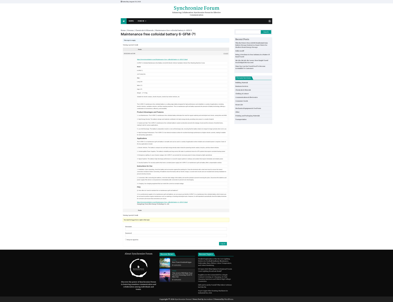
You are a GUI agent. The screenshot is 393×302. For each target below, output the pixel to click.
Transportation (240, 119)
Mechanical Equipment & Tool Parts (248, 108)
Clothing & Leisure (242, 94)
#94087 (225, 53)
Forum (141, 21)
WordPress (228, 299)
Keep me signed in (132, 239)
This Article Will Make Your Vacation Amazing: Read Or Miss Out (182, 275)
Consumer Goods (241, 101)
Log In (223, 244)
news (131, 21)
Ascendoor (208, 299)
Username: (128, 226)
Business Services (241, 86)
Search (266, 32)
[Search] (269, 21)
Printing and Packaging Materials (247, 116)
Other (237, 112)
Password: (128, 233)
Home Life (239, 105)
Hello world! (239, 51)
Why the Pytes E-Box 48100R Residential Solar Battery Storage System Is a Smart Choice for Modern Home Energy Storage (251, 45)
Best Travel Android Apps (181, 262)
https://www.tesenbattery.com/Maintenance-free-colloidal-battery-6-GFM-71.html (162, 59)
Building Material (241, 83)
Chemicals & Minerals (243, 90)
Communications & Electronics (246, 97)
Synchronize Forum (196, 8)
